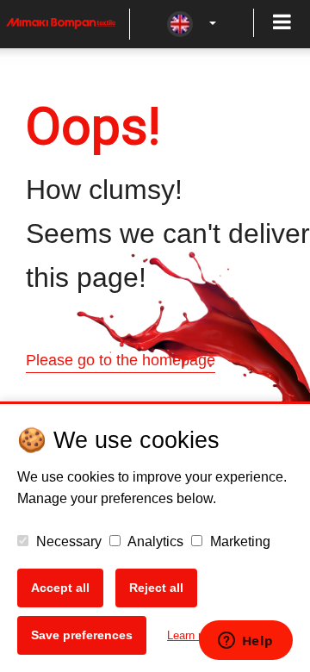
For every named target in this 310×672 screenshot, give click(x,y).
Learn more (195, 635)
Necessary (67, 541)
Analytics (154, 541)
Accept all (60, 587)
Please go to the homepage (120, 360)
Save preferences (82, 635)
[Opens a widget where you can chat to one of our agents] (245, 641)
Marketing (238, 541)
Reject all (156, 587)
